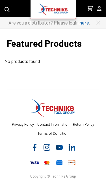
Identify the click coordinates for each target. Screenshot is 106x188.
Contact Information (53, 124)
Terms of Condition (53, 133)
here (84, 22)
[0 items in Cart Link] (90, 8)
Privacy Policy (23, 124)
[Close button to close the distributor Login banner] (98, 22)
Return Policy (83, 124)
